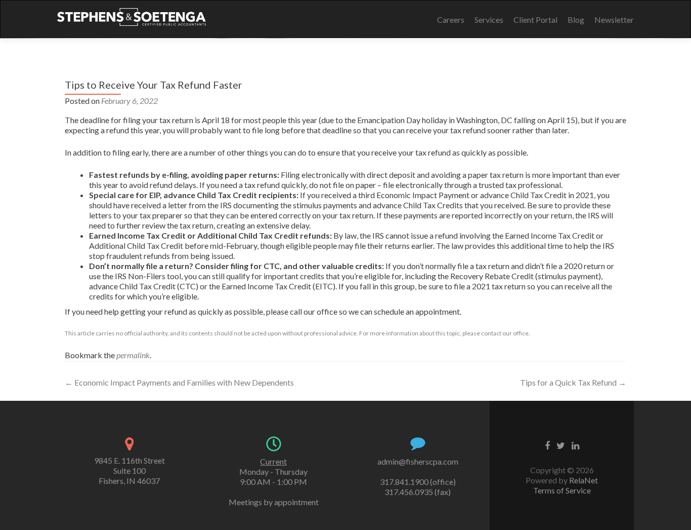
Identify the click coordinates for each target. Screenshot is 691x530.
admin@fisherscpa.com (417, 461)
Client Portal (535, 19)
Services (488, 19)
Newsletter (614, 19)
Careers (450, 19)
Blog (576, 19)
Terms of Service (562, 490)
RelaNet (583, 480)
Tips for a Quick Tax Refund (573, 382)
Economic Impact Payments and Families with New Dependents (179, 382)
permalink (133, 355)
